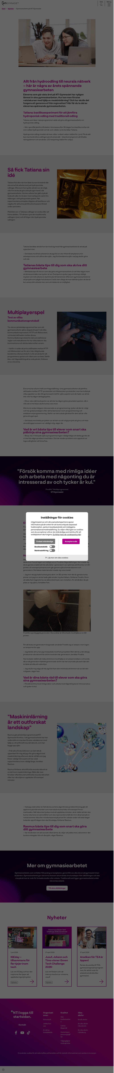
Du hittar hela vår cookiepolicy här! (67, 534)
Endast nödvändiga (44, 541)
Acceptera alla (71, 541)
